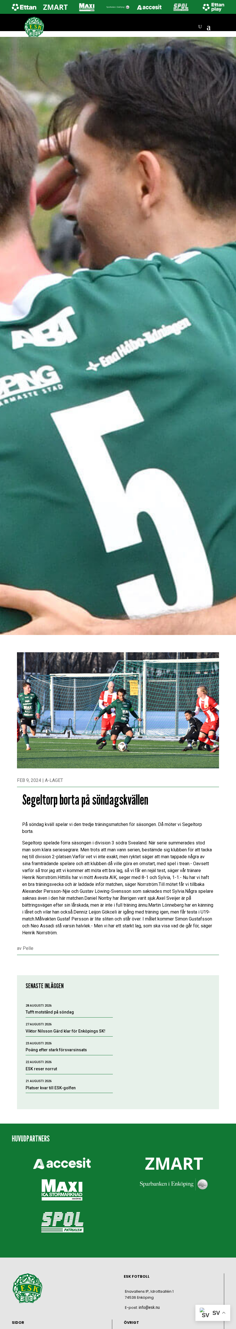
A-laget (54, 780)
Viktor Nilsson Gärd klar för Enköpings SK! (65, 1031)
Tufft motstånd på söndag (50, 1012)
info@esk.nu (149, 1307)
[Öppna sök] (200, 26)
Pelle (28, 948)
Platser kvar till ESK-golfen (51, 1088)
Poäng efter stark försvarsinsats (56, 1050)
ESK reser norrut (41, 1069)
